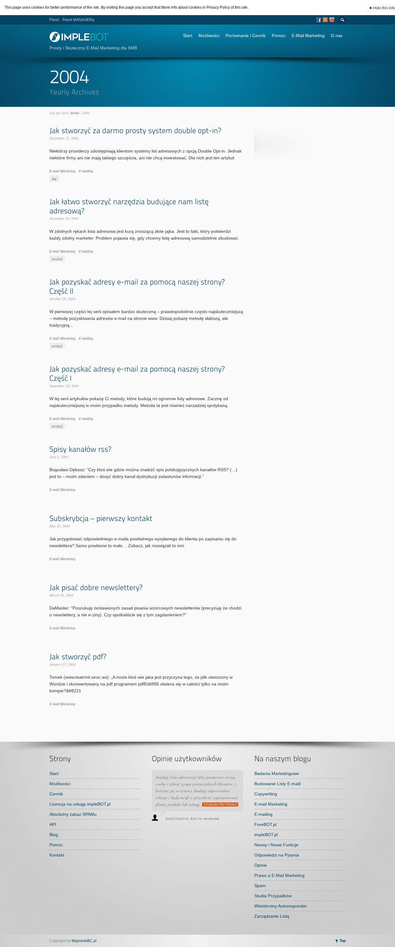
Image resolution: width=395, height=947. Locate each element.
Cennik (56, 793)
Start (187, 35)
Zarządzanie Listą (271, 916)
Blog (53, 834)
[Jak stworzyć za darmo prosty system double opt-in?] (135, 130)
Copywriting (265, 793)
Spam (260, 885)
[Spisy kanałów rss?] (80, 449)
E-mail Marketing (62, 170)
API (52, 824)
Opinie (260, 865)
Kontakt (56, 855)
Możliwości (208, 35)
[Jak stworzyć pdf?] (77, 656)
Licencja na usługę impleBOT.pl (79, 804)
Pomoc (278, 35)
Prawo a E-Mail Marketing (279, 875)
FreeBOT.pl (265, 824)
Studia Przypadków (273, 895)
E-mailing (86, 170)
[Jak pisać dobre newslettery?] (96, 587)
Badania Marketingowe (276, 773)
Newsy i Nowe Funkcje (276, 844)
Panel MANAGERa (78, 20)
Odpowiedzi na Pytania (276, 855)
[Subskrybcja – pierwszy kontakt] (100, 518)
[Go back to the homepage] (79, 40)
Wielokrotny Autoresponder (280, 905)
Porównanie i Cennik (246, 35)
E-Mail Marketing (308, 35)
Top (342, 941)
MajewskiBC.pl (84, 941)
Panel (54, 20)
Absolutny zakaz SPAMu (73, 814)
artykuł (57, 258)
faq (54, 178)
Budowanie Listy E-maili (277, 783)
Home (74, 112)
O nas (337, 35)
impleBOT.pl (266, 834)
